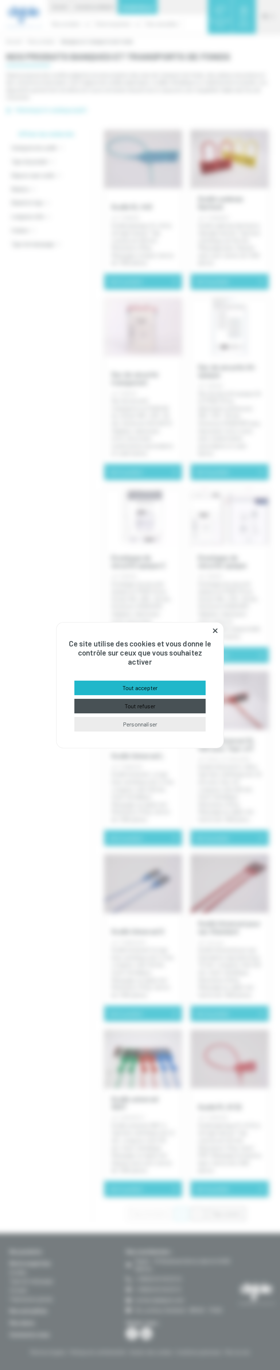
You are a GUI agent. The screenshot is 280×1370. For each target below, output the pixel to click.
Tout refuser (140, 705)
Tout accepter (140, 687)
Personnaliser (140, 724)
